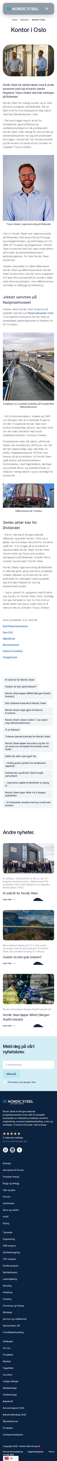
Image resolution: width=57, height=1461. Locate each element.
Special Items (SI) (11, 1325)
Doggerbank (10, 657)
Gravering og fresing (13, 1305)
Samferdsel (8, 1203)
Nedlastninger (10, 1388)
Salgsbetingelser (35, 1451)
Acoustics (7, 1374)
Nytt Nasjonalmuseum (15, 626)
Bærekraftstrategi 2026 (14, 1414)
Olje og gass (9, 1190)
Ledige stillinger (11, 1381)
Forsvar (6, 1196)
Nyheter (25, 19)
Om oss (6, 1348)
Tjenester (8, 1232)
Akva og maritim (11, 1210)
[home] (24, 8)
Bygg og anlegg (11, 1183)
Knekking (7, 1292)
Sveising (7, 1299)
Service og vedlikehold (14, 1319)
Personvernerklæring (13, 1451)
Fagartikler (8, 1368)
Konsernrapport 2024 (13, 1408)
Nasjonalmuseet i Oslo (40, 313)
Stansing (7, 1285)
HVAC (6, 1216)
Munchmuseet (11, 644)
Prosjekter (8, 1354)
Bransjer (7, 1163)
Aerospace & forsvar (13, 1170)
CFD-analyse (9, 1259)
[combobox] (11, 1458)
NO (11, 1458)
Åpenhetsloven (10, 1421)
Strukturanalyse (10, 1265)
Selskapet (8, 1341)
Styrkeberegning (11, 1252)
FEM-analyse (9, 1245)
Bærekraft (8, 1401)
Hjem (14, 19)
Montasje (7, 1312)
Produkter (8, 1428)
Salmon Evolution (13, 651)
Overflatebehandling (13, 1332)
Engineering (9, 1239)
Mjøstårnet (9, 638)
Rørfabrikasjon (10, 1272)
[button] (47, 8)
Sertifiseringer (10, 1394)
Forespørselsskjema (13, 1434)
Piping (6, 1223)
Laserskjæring (10, 1279)
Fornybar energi (11, 1176)
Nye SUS (8, 632)
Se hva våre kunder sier (15, 1141)
